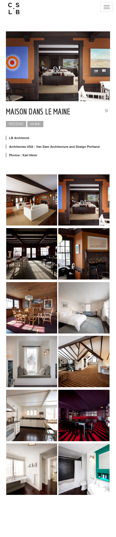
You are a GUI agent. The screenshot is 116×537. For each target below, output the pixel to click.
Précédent (16, 124)
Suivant (35, 124)
